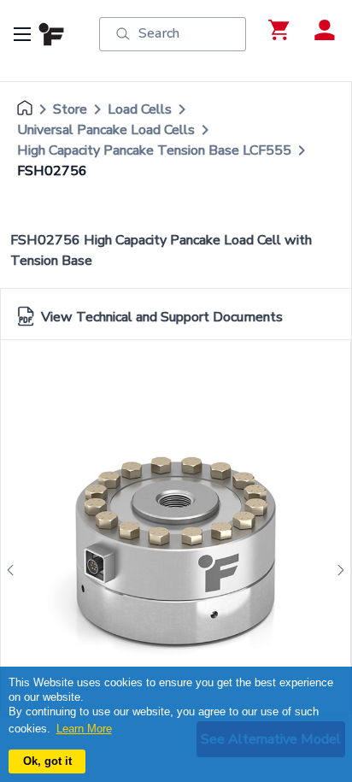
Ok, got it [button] (47, 761)
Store (70, 109)
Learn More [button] (84, 728)
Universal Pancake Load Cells (106, 130)
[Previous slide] (15, 570)
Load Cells (140, 109)
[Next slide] (335, 570)
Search (158, 33)
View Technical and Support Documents (162, 317)
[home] (24, 109)
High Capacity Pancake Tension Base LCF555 (154, 150)
